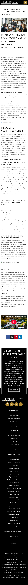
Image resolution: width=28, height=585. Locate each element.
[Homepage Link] (9, 2)
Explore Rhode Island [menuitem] (14, 508)
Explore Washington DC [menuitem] (14, 526)
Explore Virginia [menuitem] (14, 520)
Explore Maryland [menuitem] (14, 477)
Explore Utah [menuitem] (14, 517)
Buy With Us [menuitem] (14, 438)
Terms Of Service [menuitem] (14, 540)
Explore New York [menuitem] (14, 494)
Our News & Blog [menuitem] (14, 424)
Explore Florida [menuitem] (14, 465)
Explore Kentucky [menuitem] (14, 474)
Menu (25, 2)
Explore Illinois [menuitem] (14, 471)
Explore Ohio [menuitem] (14, 503)
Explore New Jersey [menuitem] (14, 491)
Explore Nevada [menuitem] (14, 497)
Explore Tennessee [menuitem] (14, 514)
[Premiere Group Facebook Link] (7, 404)
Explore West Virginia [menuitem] (14, 523)
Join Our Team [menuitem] (14, 421)
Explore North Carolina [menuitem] (14, 500)
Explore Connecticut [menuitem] (14, 462)
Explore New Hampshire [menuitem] (14, 488)
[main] (14, 171)
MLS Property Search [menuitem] (14, 435)
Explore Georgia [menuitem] (14, 468)
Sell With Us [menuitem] (14, 441)
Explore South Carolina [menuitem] (14, 511)
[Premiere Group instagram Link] (12, 404)
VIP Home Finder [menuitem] (14, 447)
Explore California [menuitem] (14, 459)
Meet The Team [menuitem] (14, 415)
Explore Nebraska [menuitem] (14, 485)
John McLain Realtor (13, 35)
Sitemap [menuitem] (14, 543)
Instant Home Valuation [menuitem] (14, 450)
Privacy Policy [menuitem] (14, 536)
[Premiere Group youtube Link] (16, 404)
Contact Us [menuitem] (14, 427)
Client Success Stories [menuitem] (14, 418)
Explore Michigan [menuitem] (14, 482)
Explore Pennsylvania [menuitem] (14, 505)
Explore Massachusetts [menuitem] (14, 479)
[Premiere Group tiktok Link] (21, 404)
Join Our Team (14, 390)
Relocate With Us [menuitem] (14, 444)
